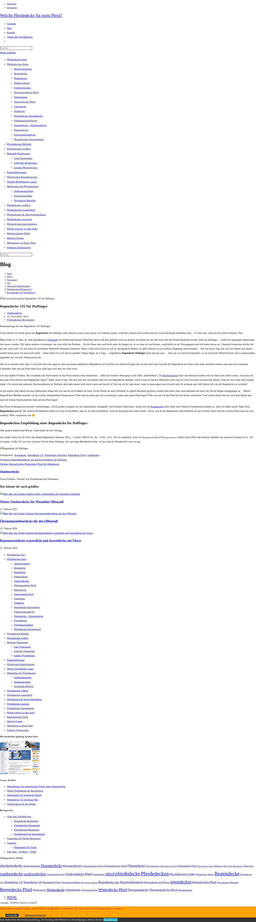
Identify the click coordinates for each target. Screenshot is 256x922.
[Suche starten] (34, 255)
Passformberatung (16, 172)
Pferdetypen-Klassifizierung (22, 177)
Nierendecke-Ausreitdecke (28, 116)
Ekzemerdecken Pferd (93, 866)
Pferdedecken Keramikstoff (29, 139)
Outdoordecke (14, 313)
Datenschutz (12, 7)
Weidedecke (20, 78)
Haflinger (218, 866)
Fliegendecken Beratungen (27, 825)
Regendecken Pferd (204, 882)
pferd (109, 874)
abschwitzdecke (11, 866)
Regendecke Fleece (52, 882)
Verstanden (12, 915)
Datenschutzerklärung (35, 915)
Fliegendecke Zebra (205, 866)
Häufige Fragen (15, 238)
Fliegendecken (153, 866)
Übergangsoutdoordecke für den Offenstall (29, 521)
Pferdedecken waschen (19, 219)
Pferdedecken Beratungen (20, 320)
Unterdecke (20, 106)
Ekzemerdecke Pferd (115, 866)
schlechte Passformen (25, 163)
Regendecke (20, 73)
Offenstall (52, 340)
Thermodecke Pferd (24, 101)
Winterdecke (21, 97)
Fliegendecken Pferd (168, 866)
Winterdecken (72, 889)
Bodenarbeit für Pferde (25, 847)
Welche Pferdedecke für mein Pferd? (31, 15)
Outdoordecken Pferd (55, 874)
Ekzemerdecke (51, 866)
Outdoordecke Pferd (78, 874)
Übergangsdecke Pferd (26, 92)
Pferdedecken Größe (182, 874)
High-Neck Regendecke (233, 866)
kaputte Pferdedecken (25, 167)
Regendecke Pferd (77, 455)
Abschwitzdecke (23, 69)
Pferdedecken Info (17, 59)
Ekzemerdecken (73, 866)
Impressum (11, 4)
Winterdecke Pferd (112, 890)
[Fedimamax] (20, 773)
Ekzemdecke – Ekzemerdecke (30, 125)
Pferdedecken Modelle (19, 144)
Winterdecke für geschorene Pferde (24, 795)
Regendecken (157, 406)
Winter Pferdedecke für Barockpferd (25, 791)
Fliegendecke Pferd (187, 866)
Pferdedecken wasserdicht (21, 210)
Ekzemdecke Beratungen (26, 821)
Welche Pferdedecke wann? (22, 181)
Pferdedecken (155, 873)
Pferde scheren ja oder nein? (22, 228)
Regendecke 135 (36, 455)
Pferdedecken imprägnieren (22, 224)
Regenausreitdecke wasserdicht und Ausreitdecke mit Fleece (40, 540)
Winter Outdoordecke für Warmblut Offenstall (32, 501)
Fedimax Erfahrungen (19, 247)
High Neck (248, 866)
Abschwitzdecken (31, 866)
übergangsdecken (185, 890)
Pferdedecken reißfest (18, 205)
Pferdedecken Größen (19, 148)
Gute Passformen (23, 158)
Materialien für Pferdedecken (22, 186)
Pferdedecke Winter (205, 874)
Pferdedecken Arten (17, 64)
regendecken (93, 455)
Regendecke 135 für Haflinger (21, 292)
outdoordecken (35, 874)
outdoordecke (11, 873)
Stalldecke (19, 111)
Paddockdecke (22, 83)
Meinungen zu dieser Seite (21, 242)
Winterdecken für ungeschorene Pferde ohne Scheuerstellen (36, 786)
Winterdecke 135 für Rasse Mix (22, 799)
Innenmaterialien (23, 195)
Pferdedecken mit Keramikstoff (29, 834)
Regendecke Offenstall (227, 882)
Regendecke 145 (33, 882)
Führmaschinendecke (25, 120)
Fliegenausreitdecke (25, 134)
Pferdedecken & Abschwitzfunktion (26, 214)
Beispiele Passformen (18, 153)
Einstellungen (110, 919)
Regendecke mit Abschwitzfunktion (120, 882)
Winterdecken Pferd (89, 890)
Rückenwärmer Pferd (18, 233)
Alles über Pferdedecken (19, 816)
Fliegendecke (21, 130)
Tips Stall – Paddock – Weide (21, 851)
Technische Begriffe (25, 200)
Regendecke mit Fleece (156, 882)
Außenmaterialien (23, 191)
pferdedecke (127, 873)
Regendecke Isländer (89, 883)
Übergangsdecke (138, 890)
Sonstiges (11, 843)
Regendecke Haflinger (56, 455)
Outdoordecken (22, 87)
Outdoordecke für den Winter (21, 804)
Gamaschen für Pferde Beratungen (24, 838)
